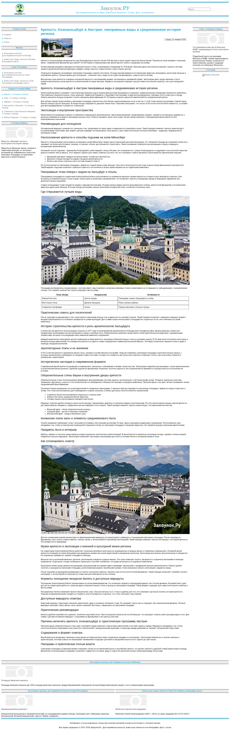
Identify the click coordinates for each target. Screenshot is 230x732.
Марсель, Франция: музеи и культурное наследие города (14, 142)
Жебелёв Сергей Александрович (130, 709)
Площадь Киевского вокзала (14, 680)
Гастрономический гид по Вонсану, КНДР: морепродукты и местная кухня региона (210, 49)
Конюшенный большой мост (14, 709)
